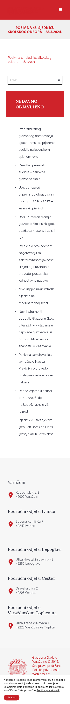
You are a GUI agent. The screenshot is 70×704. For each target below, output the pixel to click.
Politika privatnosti (45, 670)
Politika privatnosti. (48, 690)
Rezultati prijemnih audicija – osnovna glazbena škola (32, 172)
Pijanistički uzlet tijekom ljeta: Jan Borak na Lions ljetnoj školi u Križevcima (36, 427)
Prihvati (12, 697)
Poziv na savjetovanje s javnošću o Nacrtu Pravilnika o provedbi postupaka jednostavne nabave (35, 368)
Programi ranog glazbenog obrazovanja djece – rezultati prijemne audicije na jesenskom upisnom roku (36, 143)
